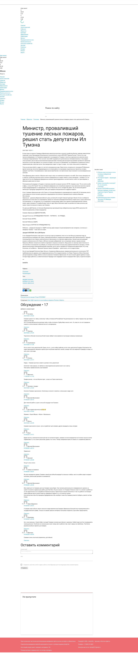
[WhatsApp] (30, 290)
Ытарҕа (23, 49)
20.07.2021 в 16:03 (29, 411)
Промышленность (26, 41)
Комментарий (24, 549)
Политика (25, 271)
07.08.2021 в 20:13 (29, 399)
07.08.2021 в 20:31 (29, 505)
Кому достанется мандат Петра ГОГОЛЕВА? (33, 297)
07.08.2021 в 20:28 (29, 460)
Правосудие (24, 36)
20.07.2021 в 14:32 (29, 388)
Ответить (26, 327)
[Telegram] (28, 290)
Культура (23, 32)
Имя (22, 556)
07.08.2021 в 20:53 (29, 534)
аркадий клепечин (28, 279)
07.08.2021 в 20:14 (29, 448)
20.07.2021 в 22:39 (29, 423)
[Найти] (46, 116)
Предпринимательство (27, 40)
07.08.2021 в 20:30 (29, 485)
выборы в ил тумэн (28, 281)
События (23, 29)
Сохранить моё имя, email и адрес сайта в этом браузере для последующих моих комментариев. (51, 564)
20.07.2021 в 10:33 (29, 316)
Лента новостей (25, 27)
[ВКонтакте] (24, 290)
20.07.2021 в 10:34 (29, 333)
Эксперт (23, 45)
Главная (23, 25)
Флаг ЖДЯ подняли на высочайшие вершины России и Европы (46, 300)
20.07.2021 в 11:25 (29, 344)
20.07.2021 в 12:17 (29, 360)
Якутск (22, 52)
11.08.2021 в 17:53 (29, 376)
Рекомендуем (26, 273)
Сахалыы (23, 47)
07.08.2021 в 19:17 (29, 434)
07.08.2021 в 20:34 (29, 519)
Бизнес (23, 38)
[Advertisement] (57, 581)
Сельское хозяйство (26, 43)
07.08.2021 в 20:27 (29, 471)
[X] (26, 290)
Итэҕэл (23, 50)
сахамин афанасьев (28, 283)
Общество (23, 31)
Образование (24, 34)
